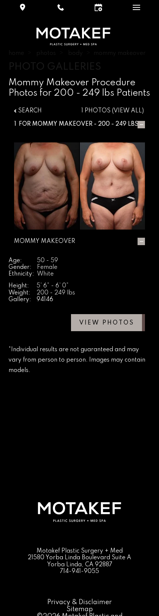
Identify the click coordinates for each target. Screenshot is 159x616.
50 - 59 (47, 261)
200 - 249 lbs (56, 293)
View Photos (106, 323)
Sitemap (80, 609)
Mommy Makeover (62, 124)
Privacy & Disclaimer (79, 602)
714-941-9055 (79, 571)
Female (47, 267)
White (45, 274)
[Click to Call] (60, 7)
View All (128, 111)
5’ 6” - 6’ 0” (53, 286)
